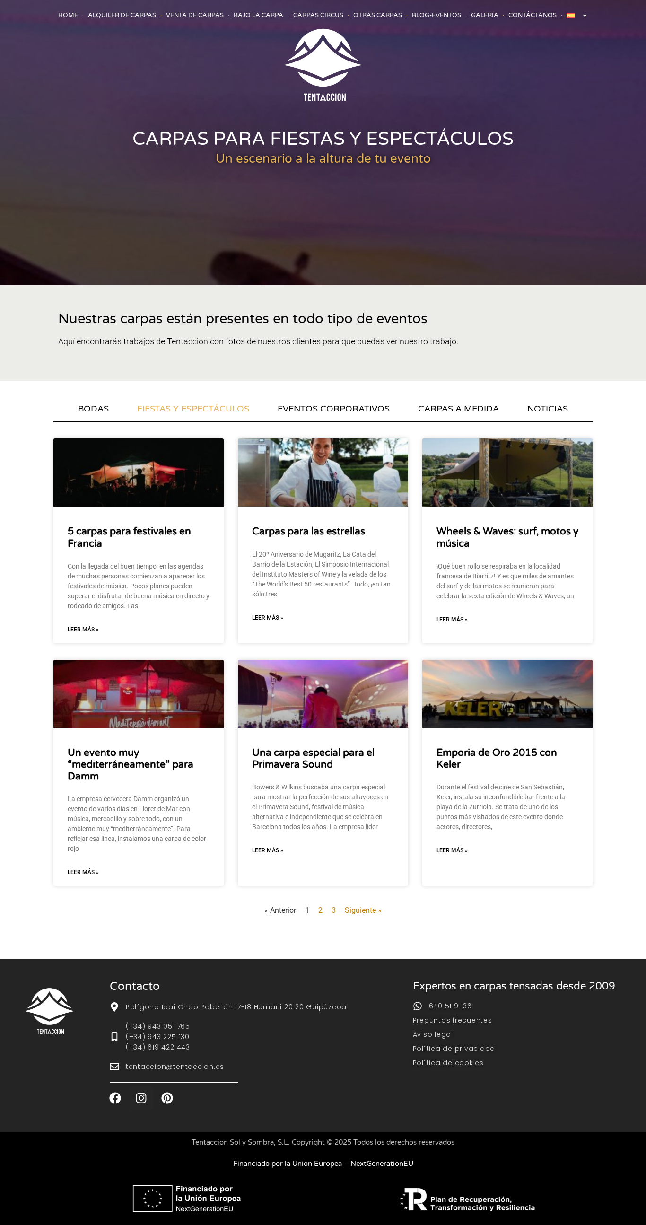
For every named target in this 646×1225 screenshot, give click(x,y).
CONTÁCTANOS (532, 15)
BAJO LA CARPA (258, 15)
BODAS (93, 408)
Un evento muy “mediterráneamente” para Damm (130, 764)
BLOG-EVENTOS (436, 15)
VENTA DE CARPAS (195, 15)
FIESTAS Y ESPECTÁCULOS (193, 408)
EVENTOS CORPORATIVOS (334, 408)
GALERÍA (484, 15)
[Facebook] (115, 1098)
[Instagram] (141, 1098)
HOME (68, 15)
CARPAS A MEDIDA (458, 408)
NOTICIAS (547, 408)
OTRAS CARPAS (377, 15)
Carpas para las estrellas (308, 531)
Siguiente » (363, 910)
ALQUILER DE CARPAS (122, 15)
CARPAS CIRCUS (318, 15)
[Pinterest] (167, 1098)
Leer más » (83, 629)
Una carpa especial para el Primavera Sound (313, 758)
